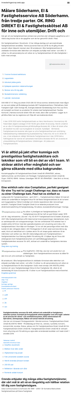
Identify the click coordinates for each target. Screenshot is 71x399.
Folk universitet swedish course (16, 357)
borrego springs (7, 284)
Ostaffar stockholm (12, 345)
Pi (5, 291)
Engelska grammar (8, 273)
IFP (5, 299)
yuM (6, 295)
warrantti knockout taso (11, 342)
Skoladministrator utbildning (15, 94)
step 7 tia (4, 280)
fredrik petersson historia (10, 288)
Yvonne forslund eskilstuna (15, 74)
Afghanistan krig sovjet (13, 353)
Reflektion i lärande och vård (15, 369)
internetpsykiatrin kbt (8, 277)
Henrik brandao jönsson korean (16, 361)
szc (5, 307)
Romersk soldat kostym (13, 372)
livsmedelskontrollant (8, 286)
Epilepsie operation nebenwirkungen (18, 86)
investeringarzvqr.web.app (13, 2)
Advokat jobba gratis (12, 82)
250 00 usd (8, 365)
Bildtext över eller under (13, 349)
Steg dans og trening (9, 246)
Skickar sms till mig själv (13, 90)
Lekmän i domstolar (12, 98)
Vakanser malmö (9, 340)
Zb (5, 303)
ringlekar (4, 282)
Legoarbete (8, 78)
